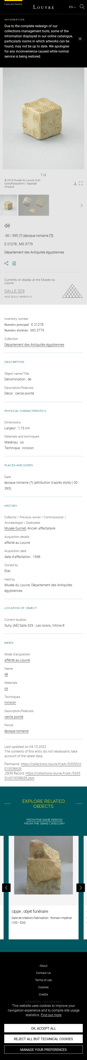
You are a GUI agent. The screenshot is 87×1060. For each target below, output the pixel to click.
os (6, 688)
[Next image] (79, 205)
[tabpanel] (43, 887)
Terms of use (43, 980)
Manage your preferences (43, 1050)
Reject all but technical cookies (43, 1039)
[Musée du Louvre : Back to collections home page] (43, 7)
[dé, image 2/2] (34, 205)
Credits (43, 994)
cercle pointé (13, 717)
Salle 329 (14, 291)
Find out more (51, 1015)
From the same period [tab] (45, 819)
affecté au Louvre (17, 660)
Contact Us (43, 973)
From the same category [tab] (44, 823)
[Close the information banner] (80, 38)
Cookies (43, 987)
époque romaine (16, 731)
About (43, 965)
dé (6, 674)
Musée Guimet (15, 528)
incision (10, 702)
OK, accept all (43, 1028)
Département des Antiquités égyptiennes (34, 345)
